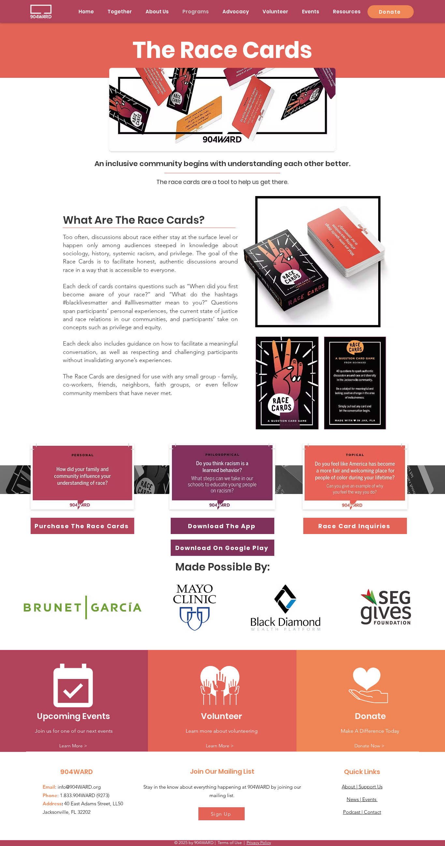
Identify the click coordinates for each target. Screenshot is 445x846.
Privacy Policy (259, 842)
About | (350, 786)
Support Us (370, 786)
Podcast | (353, 812)
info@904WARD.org (79, 787)
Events (370, 799)
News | (354, 799)
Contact (372, 812)
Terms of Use (230, 842)
